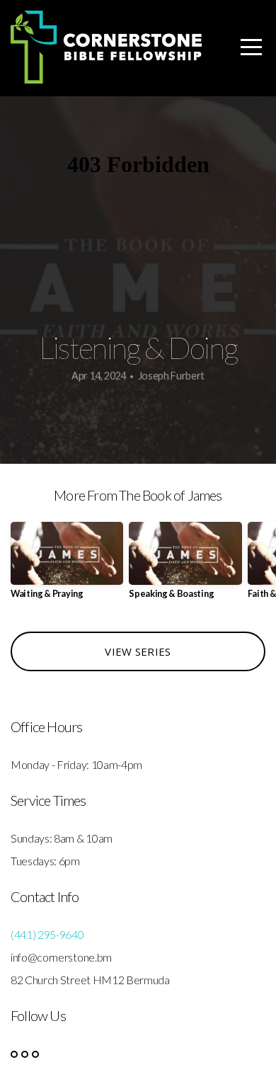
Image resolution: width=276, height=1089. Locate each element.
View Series (138, 651)
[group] (67, 566)
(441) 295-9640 (47, 934)
